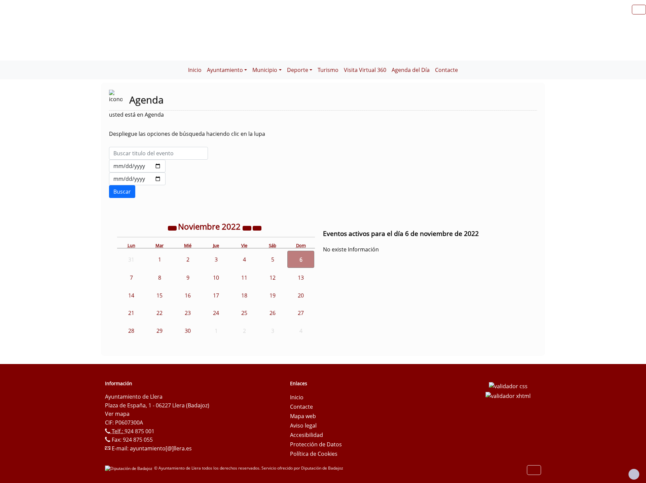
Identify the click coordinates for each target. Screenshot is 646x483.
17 (216, 295)
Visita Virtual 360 (365, 70)
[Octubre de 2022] (173, 227)
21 (131, 313)
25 (244, 313)
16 (188, 295)
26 (273, 313)
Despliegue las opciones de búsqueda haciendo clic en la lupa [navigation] (187, 133)
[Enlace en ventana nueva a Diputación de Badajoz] (129, 468)
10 (216, 277)
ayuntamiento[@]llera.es (161, 448)
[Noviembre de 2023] (248, 227)
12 (273, 277)
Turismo (328, 70)
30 (188, 330)
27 (301, 313)
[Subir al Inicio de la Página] (634, 474)
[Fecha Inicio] (137, 166)
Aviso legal (303, 425)
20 (301, 295)
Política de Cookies (313, 453)
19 (273, 295)
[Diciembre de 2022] (257, 227)
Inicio (195, 70)
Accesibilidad (306, 435)
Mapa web (303, 416)
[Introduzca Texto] (158, 153)
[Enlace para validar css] (508, 385)
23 (188, 313)
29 (159, 330)
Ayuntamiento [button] (225, 70)
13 (301, 277)
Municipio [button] (264, 70)
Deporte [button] (297, 70)
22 (159, 313)
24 (216, 313)
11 (244, 277)
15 (159, 295)
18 (244, 295)
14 (131, 295)
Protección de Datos (316, 444)
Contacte (446, 70)
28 (131, 330)
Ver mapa (117, 413)
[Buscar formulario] (122, 191)
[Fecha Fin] (137, 178)
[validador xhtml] (508, 395)
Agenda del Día (411, 70)
